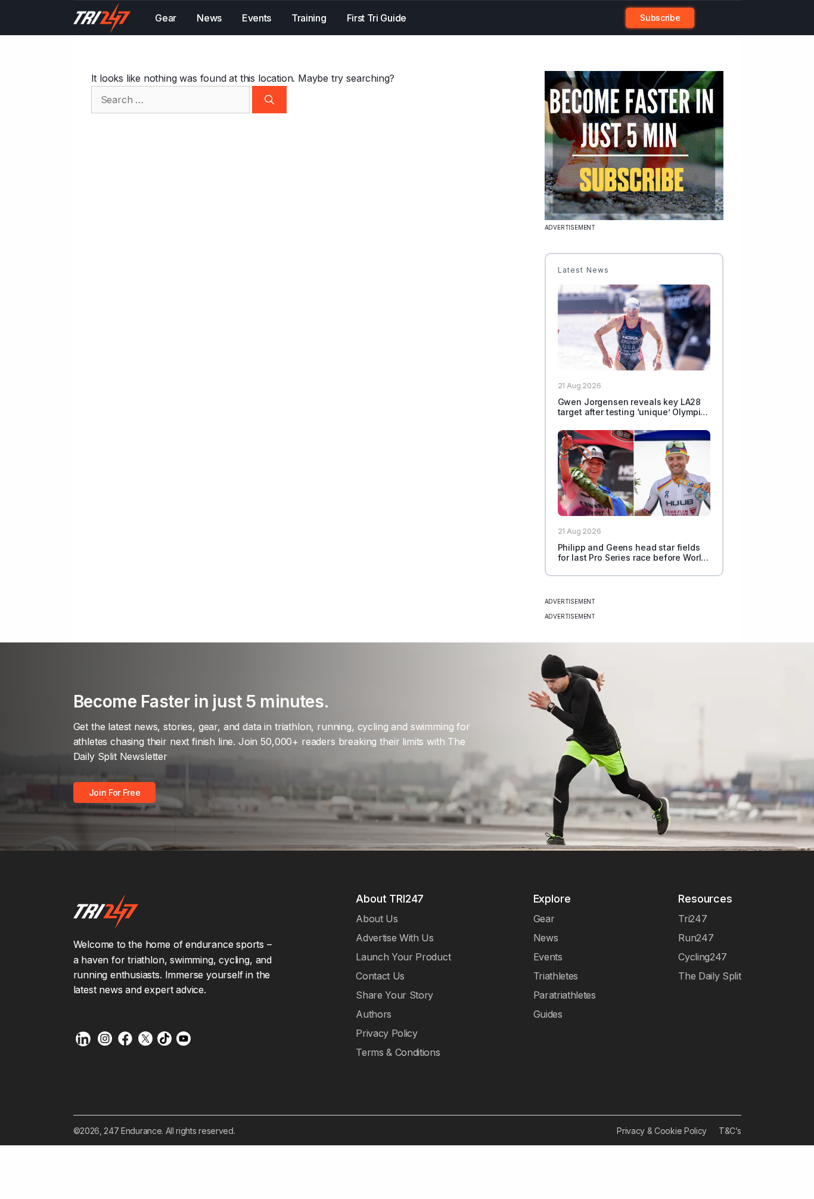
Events (256, 18)
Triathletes (556, 976)
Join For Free (711, 18)
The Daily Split (709, 976)
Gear (165, 18)
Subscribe (660, 18)
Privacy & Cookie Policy (662, 1131)
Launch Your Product (403, 957)
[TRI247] (102, 18)
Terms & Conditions (398, 1052)
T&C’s (730, 1131)
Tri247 (692, 919)
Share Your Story (394, 995)
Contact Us (380, 976)
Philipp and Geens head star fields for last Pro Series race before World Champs (632, 558)
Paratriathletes (564, 995)
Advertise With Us (395, 938)
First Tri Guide (376, 18)
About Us (377, 919)
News (209, 18)
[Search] (269, 99)
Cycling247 (702, 957)
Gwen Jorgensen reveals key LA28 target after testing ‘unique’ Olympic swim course (632, 412)
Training (309, 18)
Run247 (695, 938)
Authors (374, 1014)
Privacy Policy (387, 1033)
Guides (548, 1014)
